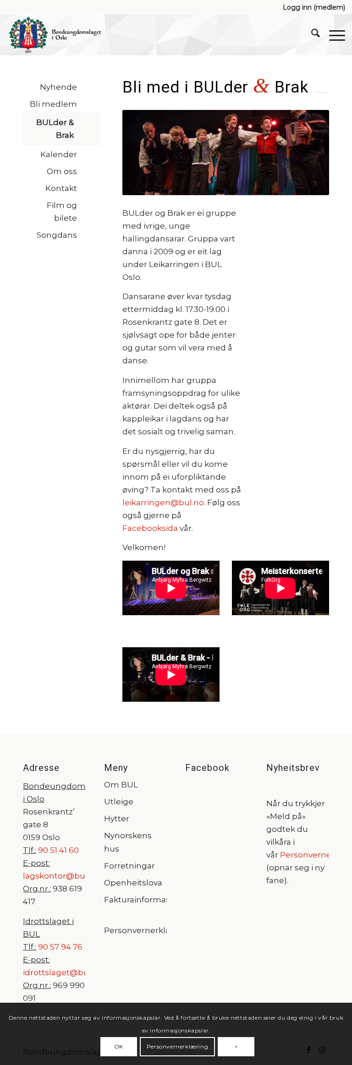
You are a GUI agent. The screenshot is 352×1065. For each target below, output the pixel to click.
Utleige (118, 801)
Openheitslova (133, 882)
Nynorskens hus (128, 842)
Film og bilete (62, 212)
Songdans (57, 235)
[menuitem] (311, 7)
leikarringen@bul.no (163, 502)
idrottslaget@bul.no (63, 972)
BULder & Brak (55, 129)
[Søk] (311, 34)
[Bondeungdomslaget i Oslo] (55, 34)
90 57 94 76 (60, 946)
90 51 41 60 (57, 850)
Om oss (62, 171)
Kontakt (61, 188)
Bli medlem (53, 104)
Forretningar (129, 865)
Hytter (116, 818)
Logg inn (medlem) (314, 7)
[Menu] (332, 34)
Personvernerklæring (135, 930)
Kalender (58, 154)
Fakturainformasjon (135, 899)
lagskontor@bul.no (61, 875)
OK (118, 1046)
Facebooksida (150, 528)
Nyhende (58, 87)
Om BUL (121, 784)
